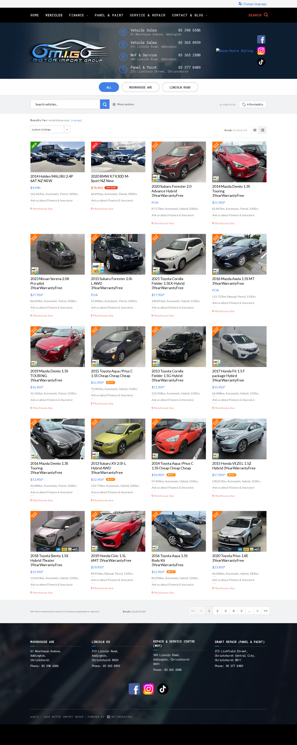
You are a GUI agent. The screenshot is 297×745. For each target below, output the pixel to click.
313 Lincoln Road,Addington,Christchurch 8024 (105, 655)
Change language (255, 4)
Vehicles (54, 15)
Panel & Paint (109, 15)
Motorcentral (122, 716)
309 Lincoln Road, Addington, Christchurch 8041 (171, 659)
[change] (76, 120)
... (249, 611)
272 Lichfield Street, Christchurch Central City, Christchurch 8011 (235, 655)
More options (125, 104)
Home (35, 15)
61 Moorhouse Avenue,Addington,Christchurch (45, 655)
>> (266, 611)
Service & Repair (147, 15)
